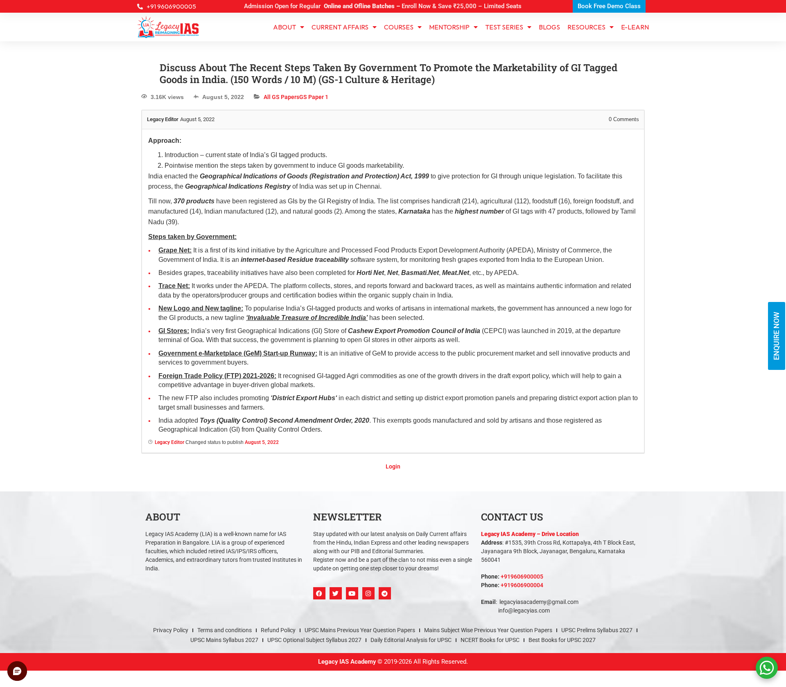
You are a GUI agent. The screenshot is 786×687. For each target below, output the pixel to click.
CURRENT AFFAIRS (340, 27)
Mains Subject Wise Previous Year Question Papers (488, 630)
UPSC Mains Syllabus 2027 (224, 640)
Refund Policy (278, 630)
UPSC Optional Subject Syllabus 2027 (314, 640)
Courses (398, 27)
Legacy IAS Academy (347, 661)
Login (393, 466)
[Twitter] (336, 593)
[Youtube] (352, 593)
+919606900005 (522, 576)
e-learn (635, 27)
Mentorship (449, 27)
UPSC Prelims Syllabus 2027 (596, 630)
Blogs (549, 27)
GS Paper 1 (313, 97)
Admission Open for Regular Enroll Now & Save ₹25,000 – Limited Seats (383, 6)
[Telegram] (385, 593)
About (284, 27)
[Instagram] (368, 593)
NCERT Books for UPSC (490, 640)
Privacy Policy (170, 630)
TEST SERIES (504, 27)
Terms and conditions (224, 630)
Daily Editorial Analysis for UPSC (411, 640)
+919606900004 (522, 585)
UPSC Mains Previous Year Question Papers (360, 630)
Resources (586, 27)
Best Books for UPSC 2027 (562, 640)
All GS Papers (281, 97)
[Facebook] (319, 593)
